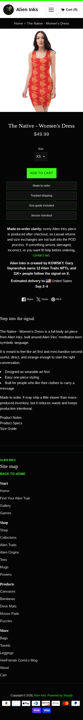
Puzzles (6, 621)
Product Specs (11, 423)
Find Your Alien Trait (15, 498)
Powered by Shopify (60, 695)
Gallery (5, 506)
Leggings (7, 653)
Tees (3, 560)
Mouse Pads (9, 613)
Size (41, 149)
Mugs (4, 567)
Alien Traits (8, 545)
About (4, 668)
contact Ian (41, 255)
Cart (3, 675)
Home (4, 491)
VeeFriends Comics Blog (18, 660)
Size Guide (8, 429)
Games (5, 513)
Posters (6, 574)
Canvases (7, 591)
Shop (4, 530)
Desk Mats (8, 606)
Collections (8, 537)
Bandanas (7, 599)
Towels (5, 645)
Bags (4, 638)
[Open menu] (51, 9)
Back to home (12, 474)
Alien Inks (40, 695)
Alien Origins (9, 552)
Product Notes (11, 417)
